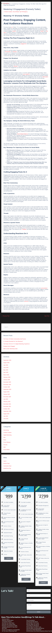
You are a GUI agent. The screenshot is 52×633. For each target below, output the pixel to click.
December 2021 (7, 404)
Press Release (6, 442)
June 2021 (5, 418)
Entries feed (6, 463)
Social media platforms (22, 134)
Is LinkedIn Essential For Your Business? (13, 341)
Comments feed (7, 466)
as (12, 27)
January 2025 (6, 394)
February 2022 (6, 401)
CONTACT (8, 558)
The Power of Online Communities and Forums (14, 339)
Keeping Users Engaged (9, 346)
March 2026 (6, 374)
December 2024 (7, 396)
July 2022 (5, 399)
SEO (4, 447)
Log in (4, 461)
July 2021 (5, 416)
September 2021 (7, 411)
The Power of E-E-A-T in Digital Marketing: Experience (16, 343)
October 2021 (6, 408)
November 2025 (7, 384)
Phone (28, 598)
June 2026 (5, 367)
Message (29, 603)
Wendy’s (15, 51)
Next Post (48, 316)
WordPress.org (7, 468)
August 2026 (6, 362)
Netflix (42, 31)
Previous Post (5, 316)
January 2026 (6, 379)
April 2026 (5, 372)
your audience (26, 74)
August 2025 (6, 391)
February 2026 (6, 377)
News (4, 439)
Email (28, 593)
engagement (23, 43)
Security (5, 444)
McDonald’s (8, 51)
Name (28, 588)
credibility (24, 229)
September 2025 (7, 389)
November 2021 (7, 406)
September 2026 (7, 360)
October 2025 (6, 387)
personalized (44, 288)
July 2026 (5, 365)
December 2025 (7, 382)
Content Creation (8, 11)
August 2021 (6, 413)
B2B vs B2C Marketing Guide (10, 348)
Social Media (16, 11)
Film (4, 437)
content (14, 31)
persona (26, 301)
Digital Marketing (7, 435)
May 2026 (5, 370)
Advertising (6, 430)
